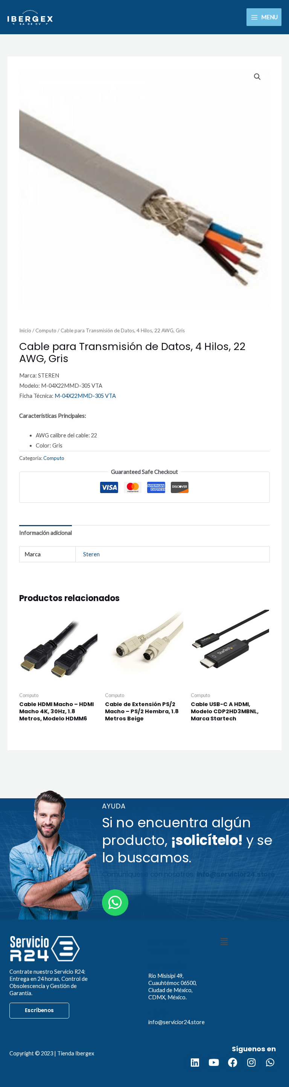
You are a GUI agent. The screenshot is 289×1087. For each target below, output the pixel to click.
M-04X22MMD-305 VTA (85, 396)
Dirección (167, 966)
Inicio (25, 330)
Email (158, 1012)
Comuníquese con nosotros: (188, 874)
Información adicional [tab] (45, 533)
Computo (45, 330)
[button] (257, 77)
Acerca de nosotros (167, 946)
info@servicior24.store (176, 1022)
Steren (91, 554)
